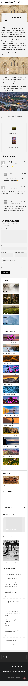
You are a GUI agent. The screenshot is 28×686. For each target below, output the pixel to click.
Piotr (9, 20)
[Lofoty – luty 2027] (14, 379)
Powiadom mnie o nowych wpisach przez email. (11, 267)
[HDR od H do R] (14, 299)
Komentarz (4, 228)
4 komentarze (20, 14)
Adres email (4, 252)
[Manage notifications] (24, 678)
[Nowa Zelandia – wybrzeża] (14, 524)
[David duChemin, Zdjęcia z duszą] (14, 550)
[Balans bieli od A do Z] (14, 320)
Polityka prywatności (19, 671)
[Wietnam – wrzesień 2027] (14, 462)
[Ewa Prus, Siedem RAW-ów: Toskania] (14, 310)
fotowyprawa (19, 116)
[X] (6, 666)
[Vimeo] (15, 666)
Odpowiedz (24, 162)
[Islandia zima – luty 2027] (14, 390)
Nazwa (3, 245)
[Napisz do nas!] (14, 480)
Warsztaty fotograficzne (10, 14)
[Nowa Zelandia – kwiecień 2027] (14, 410)
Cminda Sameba (11, 116)
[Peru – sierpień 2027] (14, 452)
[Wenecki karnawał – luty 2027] (14, 369)
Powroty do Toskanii (14, 132)
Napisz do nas (7, 671)
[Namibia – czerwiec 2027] (14, 421)
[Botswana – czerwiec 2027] (14, 431)
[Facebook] (3, 666)
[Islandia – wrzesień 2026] (14, 338)
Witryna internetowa (19, 252)
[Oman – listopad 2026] (14, 359)
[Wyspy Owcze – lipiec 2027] (14, 441)
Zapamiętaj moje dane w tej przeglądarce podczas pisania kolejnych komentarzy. (12, 259)
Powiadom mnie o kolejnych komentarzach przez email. (13, 264)
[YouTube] (12, 666)
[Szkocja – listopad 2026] (14, 348)
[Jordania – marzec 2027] (14, 400)
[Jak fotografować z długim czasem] (14, 288)
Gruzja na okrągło (14, 146)
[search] (23, 496)
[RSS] (18, 666)
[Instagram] (9, 666)
